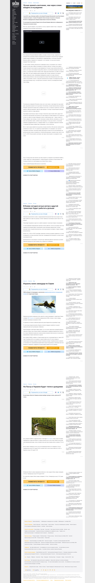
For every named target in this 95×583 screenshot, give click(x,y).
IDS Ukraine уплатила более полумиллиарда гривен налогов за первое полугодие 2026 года (74, 74)
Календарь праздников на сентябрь (70, 552)
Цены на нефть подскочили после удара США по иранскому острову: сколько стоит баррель (74, 135)
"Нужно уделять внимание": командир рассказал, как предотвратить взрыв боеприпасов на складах (73, 327)
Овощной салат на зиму (33, 566)
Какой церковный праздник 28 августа (55, 552)
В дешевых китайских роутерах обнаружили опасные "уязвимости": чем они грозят (73, 390)
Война (13, 10)
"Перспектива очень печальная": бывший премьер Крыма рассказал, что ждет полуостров (73, 111)
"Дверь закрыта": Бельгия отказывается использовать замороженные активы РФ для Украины (73, 107)
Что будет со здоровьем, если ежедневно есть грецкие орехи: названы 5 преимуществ (74, 307)
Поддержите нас (74, 6)
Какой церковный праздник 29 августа (32, 553)
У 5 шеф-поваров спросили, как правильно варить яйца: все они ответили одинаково (74, 139)
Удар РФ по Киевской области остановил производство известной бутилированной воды (73, 485)
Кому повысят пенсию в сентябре (57, 529)
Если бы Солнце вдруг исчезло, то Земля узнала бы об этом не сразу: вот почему (74, 189)
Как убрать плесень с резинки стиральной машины (52, 549)
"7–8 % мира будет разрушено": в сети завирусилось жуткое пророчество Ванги (73, 444)
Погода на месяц (51, 535)
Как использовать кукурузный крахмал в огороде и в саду (36, 561)
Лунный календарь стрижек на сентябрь (41, 544)
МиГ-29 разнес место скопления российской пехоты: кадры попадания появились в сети (73, 131)
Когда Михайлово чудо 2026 (41, 552)
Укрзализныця (50, 532)
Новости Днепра (49, 526)
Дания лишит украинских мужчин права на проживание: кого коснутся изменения (74, 144)
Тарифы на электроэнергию (30, 531)
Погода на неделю (36, 535)
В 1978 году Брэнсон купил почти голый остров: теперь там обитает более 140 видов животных (73, 440)
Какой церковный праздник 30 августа (63, 553)
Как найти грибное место (34, 547)
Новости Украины (28, 524)
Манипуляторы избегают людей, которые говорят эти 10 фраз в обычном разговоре (73, 398)
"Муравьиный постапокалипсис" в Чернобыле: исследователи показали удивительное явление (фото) (74, 177)
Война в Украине (28, 521)
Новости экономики (29, 529)
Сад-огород (27, 560)
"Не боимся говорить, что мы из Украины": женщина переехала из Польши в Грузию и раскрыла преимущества (74, 431)
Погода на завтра (40, 537)
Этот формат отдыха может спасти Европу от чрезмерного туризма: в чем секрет (74, 13)
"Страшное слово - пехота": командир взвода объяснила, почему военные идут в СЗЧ (73, 377)
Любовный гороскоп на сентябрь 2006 (69, 542)
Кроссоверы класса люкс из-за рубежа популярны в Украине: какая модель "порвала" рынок (73, 18)
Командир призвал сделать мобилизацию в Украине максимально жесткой (73, 173)
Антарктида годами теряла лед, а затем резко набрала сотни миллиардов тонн (73, 115)
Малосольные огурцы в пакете (71, 566)
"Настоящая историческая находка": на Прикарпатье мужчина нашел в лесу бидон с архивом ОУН (74, 342)
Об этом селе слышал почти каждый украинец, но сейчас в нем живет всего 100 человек (74, 28)
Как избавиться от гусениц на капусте (72, 561)
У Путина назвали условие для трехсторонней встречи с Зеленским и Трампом (73, 435)
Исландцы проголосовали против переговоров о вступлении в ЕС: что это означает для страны (73, 452)
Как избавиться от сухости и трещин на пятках (49, 547)
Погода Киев (47, 537)
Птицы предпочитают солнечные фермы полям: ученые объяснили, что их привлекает (73, 490)
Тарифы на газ (62, 531)
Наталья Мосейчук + (36, 521)
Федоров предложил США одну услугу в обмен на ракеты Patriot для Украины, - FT (73, 123)
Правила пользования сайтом (29, 580)
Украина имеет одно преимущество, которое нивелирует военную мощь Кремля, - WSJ (73, 283)
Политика (14, 13)
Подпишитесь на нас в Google (39, 13)
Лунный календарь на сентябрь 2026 (37, 540)
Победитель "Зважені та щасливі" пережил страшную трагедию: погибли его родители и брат (74, 394)
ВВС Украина (31, 318)
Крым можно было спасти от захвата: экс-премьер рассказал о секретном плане (73, 169)
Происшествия (15, 26)
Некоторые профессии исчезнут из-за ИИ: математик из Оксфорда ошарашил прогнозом (74, 103)
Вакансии (14, 42)
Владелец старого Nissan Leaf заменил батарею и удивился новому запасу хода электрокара (73, 331)
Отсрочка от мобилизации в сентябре (62, 524)
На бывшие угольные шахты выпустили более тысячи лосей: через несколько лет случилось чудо (73, 205)
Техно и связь (15, 22)
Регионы (14, 18)
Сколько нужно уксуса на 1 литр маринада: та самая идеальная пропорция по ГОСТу (74, 220)
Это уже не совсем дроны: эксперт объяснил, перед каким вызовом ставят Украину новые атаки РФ (74, 201)
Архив (13, 41)
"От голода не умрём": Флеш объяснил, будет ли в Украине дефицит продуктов (73, 239)
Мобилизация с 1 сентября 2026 (64, 521)
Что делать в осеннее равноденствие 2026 (61, 540)
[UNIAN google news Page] (48, 570)
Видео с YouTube (15, 33)
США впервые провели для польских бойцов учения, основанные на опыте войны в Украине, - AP (74, 427)
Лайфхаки (27, 547)
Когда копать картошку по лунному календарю (59, 560)
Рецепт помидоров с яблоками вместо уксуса (55, 566)
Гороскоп (27, 540)
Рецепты (26, 566)
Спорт (13, 19)
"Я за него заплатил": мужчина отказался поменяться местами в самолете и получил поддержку (74, 303)
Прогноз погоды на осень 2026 (30, 537)
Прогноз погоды (28, 535)
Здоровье (14, 27)
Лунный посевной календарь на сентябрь (32, 563)
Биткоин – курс (67, 529)
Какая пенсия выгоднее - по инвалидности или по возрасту (36, 532)
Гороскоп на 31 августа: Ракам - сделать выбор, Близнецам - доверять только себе (73, 279)
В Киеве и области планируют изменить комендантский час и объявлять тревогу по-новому (74, 346)
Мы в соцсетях (68, 580)
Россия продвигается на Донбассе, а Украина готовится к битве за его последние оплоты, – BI (74, 477)
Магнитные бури (43, 535)
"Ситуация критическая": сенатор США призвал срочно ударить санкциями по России (74, 354)
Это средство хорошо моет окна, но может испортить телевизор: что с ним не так (74, 410)
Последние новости (73, 10)
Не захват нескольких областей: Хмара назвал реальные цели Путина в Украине (73, 513)
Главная (13, 9)
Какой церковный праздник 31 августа (47, 553)
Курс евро (42, 529)
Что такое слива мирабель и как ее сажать (56, 561)
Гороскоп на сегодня (28, 544)
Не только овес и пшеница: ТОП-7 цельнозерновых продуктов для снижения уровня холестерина (74, 127)
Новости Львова (44, 524)
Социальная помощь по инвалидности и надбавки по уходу (47, 531)
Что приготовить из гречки (64, 547)
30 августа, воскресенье (73, 339)
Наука (13, 21)
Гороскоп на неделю (48, 540)
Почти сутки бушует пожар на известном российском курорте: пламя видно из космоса (73, 93)
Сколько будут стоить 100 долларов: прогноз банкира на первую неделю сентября (74, 295)
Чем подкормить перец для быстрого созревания (40, 560)
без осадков (50, 438)
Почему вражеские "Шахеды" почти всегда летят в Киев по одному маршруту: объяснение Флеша (74, 508)
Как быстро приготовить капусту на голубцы (33, 549)
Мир (13, 15)
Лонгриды (14, 39)
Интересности (15, 30)
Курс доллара (37, 529)
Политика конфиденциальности (42, 580)
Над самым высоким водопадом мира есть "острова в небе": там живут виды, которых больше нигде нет (73, 212)
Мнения (13, 37)
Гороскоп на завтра (53, 544)
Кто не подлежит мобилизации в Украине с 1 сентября (35, 526)
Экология (14, 17)
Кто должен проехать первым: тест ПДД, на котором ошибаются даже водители (74, 473)
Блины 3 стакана (42, 566)
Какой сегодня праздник (30, 552)
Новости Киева (51, 524)
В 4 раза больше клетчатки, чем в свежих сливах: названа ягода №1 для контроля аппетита (73, 402)
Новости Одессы (73, 524)
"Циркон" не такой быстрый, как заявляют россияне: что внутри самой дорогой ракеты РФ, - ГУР (73, 88)
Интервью (14, 36)
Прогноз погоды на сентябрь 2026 (61, 535)
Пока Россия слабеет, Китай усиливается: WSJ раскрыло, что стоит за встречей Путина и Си (74, 481)
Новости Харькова (36, 524)
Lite (25, 557)
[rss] (54, 570)
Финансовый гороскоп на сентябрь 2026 (32, 542)
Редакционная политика (59, 580)
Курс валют (47, 529)
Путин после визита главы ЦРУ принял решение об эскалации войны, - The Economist (73, 194)
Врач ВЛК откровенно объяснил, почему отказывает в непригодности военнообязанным (73, 164)
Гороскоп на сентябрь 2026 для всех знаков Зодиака (51, 542)
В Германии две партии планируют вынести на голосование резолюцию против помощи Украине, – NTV (74, 314)
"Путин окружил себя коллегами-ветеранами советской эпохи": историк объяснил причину (73, 382)
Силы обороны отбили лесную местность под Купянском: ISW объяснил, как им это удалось (74, 224)
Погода (13, 31)
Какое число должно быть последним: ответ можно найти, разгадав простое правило (74, 228)
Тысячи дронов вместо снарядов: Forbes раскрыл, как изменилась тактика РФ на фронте (74, 386)
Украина (13, 11)
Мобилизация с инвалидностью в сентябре (49, 521)
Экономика (14, 14)
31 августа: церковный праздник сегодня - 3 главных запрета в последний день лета (74, 291)
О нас (51, 580)
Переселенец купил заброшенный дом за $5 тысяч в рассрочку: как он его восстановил (74, 504)
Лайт (13, 23)
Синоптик (70, 535)
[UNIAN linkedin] (46, 570)
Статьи (13, 35)
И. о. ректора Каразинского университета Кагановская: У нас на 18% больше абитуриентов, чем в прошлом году (74, 81)
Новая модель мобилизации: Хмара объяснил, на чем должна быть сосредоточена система (74, 517)
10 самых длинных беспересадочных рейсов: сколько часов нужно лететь (74, 299)
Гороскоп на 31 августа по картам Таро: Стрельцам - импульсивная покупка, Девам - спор (74, 235)
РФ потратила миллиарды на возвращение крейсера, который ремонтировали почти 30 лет (72, 497)
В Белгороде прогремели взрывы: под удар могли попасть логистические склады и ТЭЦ (74, 448)
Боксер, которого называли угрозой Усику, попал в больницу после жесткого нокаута (74, 335)
